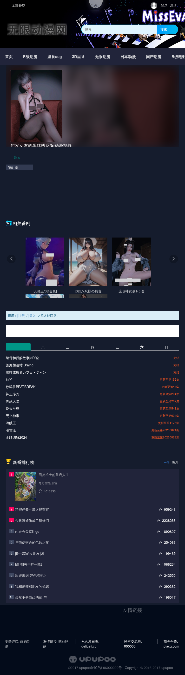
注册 (173, 5)
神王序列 (12, 393)
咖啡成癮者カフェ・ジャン (26, 372)
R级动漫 (30, 56)
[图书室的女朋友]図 (29, 553)
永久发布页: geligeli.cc (90, 641)
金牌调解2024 (16, 437)
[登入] (32, 315)
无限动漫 (102, 56)
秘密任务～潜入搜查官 (32, 509)
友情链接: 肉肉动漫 (17, 641)
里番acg (54, 56)
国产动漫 (153, 56)
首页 (9, 56)
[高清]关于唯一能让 (29, 564)
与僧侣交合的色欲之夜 (32, 542)
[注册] (21, 315)
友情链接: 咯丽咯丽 (56, 641)
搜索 (163, 29)
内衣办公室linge (27, 531)
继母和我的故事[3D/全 (22, 357)
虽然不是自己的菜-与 (31, 597)
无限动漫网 (37, 29)
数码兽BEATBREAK (20, 386)
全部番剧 (18, 5)
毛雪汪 (11, 430)
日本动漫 (128, 56)
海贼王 (11, 422)
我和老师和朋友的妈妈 (32, 586)
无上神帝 (12, 415)
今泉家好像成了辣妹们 (32, 520)
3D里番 (78, 56)
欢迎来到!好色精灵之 (30, 575)
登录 (164, 5)
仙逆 (9, 379)
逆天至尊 (12, 408)
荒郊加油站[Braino (19, 365)
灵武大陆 (12, 401)
